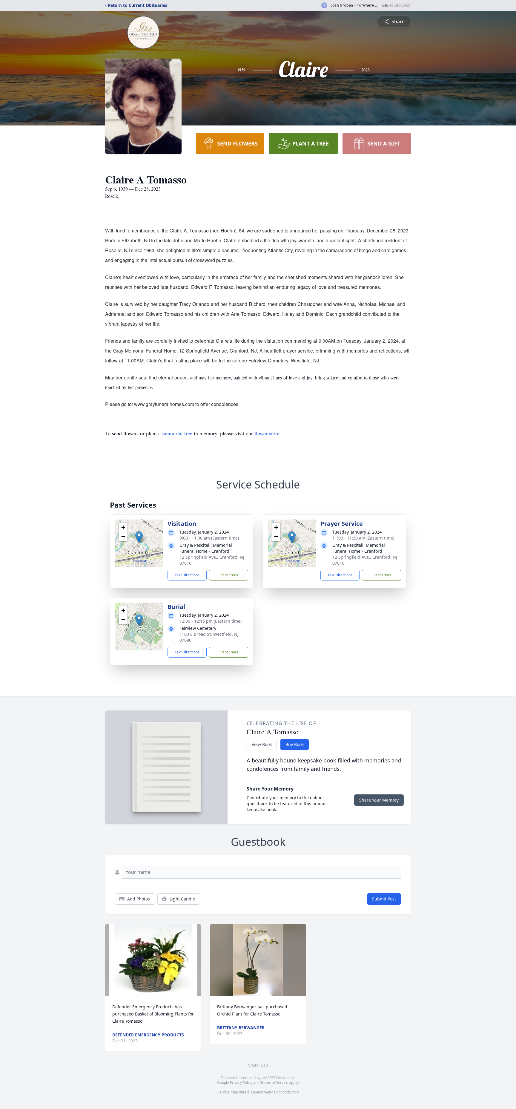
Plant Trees (228, 575)
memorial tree (177, 433)
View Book (262, 744)
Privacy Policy (241, 1082)
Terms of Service (274, 1082)
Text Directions (187, 575)
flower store (267, 433)
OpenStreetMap (264, 1092)
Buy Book (294, 744)
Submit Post (384, 899)
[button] (139, 537)
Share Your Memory (379, 800)
